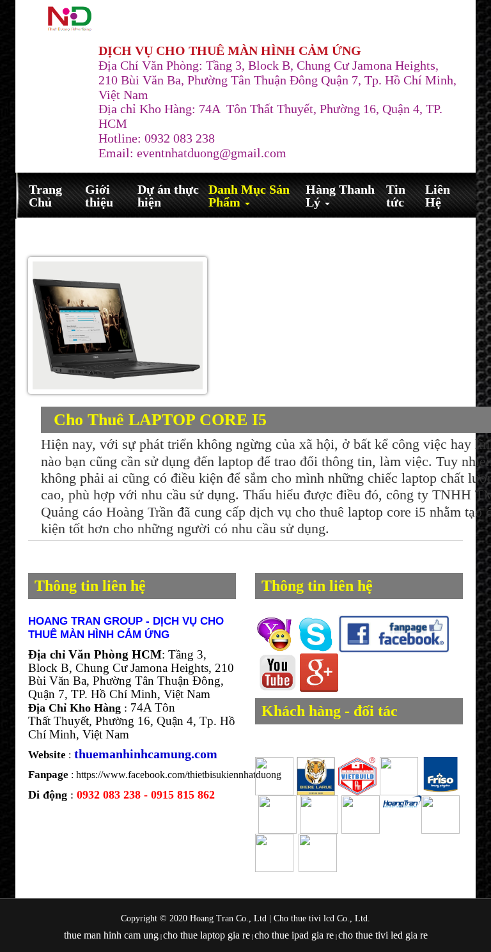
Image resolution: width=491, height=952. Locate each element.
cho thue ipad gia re (294, 935)
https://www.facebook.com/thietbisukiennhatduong (178, 774)
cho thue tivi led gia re (383, 935)
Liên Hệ (437, 195)
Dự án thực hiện (168, 195)
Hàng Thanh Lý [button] (340, 195)
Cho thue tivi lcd (304, 918)
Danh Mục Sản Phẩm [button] (249, 195)
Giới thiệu (99, 195)
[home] (70, 18)
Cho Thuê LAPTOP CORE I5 (160, 419)
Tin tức (395, 195)
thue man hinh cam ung (111, 935)
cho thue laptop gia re (206, 935)
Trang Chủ (45, 195)
